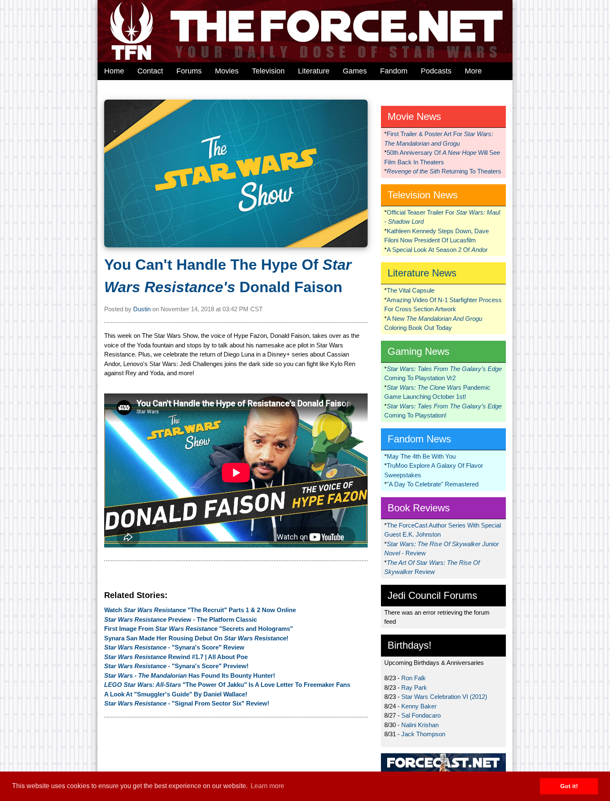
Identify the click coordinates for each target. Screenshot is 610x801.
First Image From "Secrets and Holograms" (198, 628)
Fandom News (419, 438)
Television (268, 71)
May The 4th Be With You (421, 456)
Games (355, 71)
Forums (189, 71)
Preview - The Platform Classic (180, 619)
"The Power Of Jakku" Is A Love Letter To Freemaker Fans (227, 684)
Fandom (393, 71)
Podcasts (436, 71)
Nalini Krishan (420, 724)
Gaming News (418, 351)
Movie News (414, 116)
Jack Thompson (423, 734)
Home (114, 71)
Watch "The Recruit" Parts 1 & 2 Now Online (200, 609)
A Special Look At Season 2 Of (437, 249)
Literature (313, 71)
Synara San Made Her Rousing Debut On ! (196, 638)
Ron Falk (413, 677)
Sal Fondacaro (421, 715)
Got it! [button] (569, 786)
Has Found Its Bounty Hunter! (189, 675)
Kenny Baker (419, 706)
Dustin (142, 309)
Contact (150, 71)
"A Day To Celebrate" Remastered (432, 484)
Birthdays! (410, 645)
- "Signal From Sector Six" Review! (186, 703)
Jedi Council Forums (432, 595)
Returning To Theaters (444, 171)
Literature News (422, 272)
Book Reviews (419, 507)
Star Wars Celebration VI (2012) (444, 696)
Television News (423, 194)
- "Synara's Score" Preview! (176, 665)
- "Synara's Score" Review (174, 647)
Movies (227, 71)
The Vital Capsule (410, 290)
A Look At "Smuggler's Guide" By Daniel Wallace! (175, 694)
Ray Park (414, 687)
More (473, 71)
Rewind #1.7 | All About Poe (176, 656)
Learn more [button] (267, 785)
